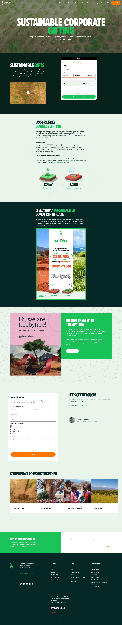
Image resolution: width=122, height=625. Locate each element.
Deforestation (94, 574)
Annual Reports (75, 572)
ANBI (72, 574)
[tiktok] (32, 584)
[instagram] (21, 584)
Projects (70, 3)
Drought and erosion (96, 580)
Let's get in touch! (82, 395)
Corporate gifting (16, 431)
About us (77, 3)
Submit (33, 454)
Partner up (95, 3)
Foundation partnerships (17, 427)
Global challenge (95, 567)
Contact (73, 567)
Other (13, 433)
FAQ (72, 569)
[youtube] (27, 584)
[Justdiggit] (6, 3)
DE (27, 573)
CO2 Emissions (95, 572)
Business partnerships (17, 426)
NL (24, 573)
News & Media (86, 3)
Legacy (13, 429)
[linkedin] (29, 584)
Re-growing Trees (95, 586)
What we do (62, 3)
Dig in (102, 3)
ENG (21, 573)
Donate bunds (54, 580)
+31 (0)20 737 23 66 (83, 405)
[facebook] (24, 584)
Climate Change (95, 569)
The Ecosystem (95, 577)
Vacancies (73, 581)
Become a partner (55, 577)
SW (32, 573)
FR (29, 573)
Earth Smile (50, 144)
